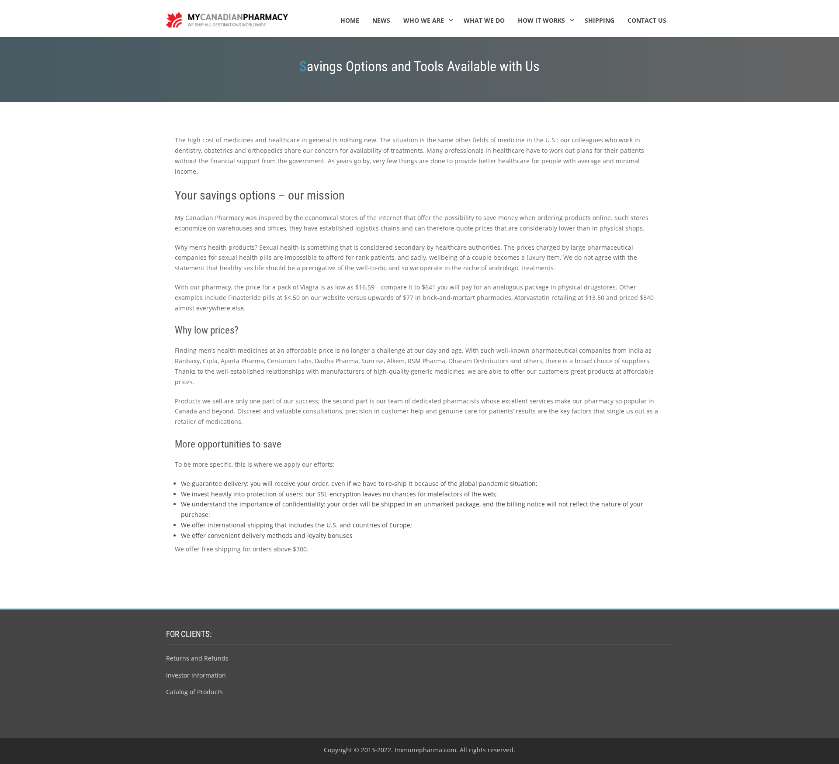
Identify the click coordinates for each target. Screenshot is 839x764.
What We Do (484, 20)
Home (349, 20)
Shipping (599, 20)
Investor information (196, 675)
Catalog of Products (194, 692)
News (381, 20)
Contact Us (647, 20)
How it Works (541, 20)
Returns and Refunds (197, 658)
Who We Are (423, 20)
